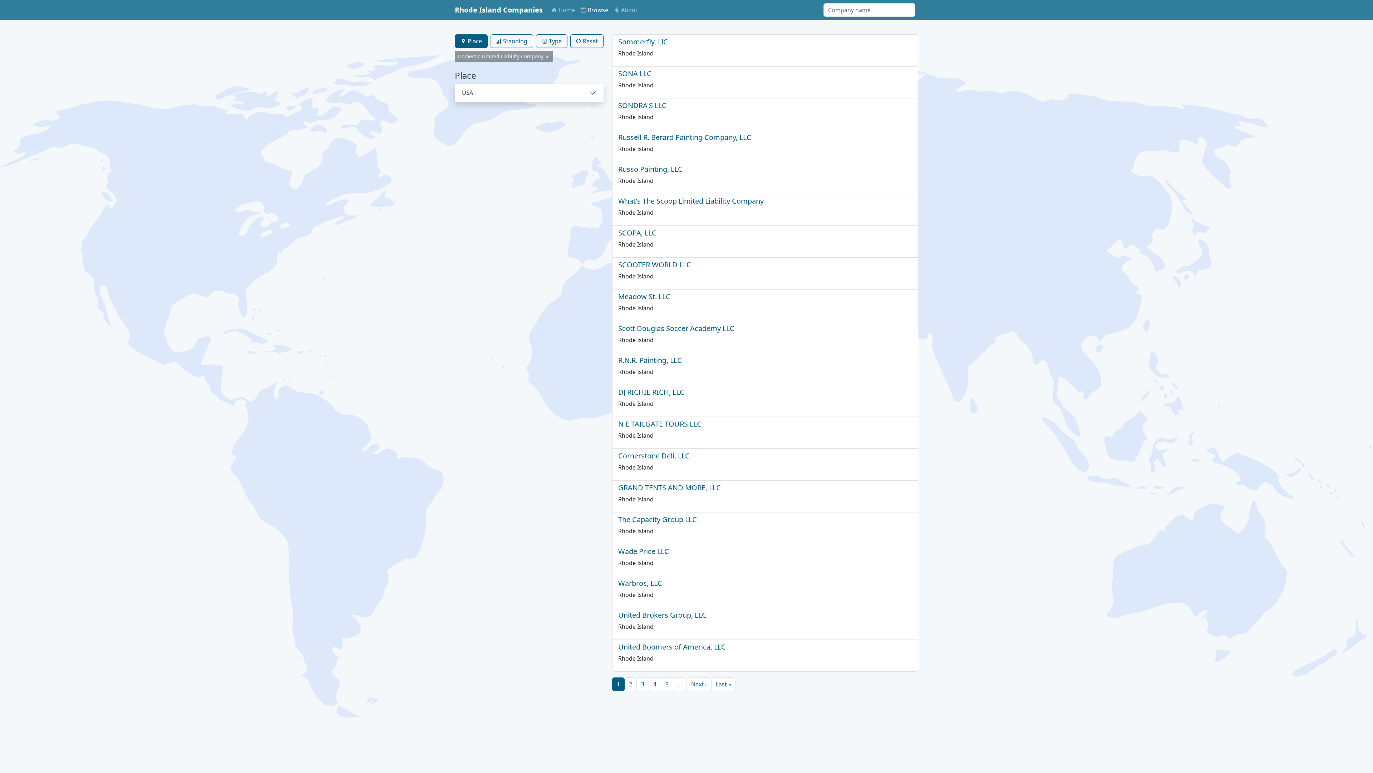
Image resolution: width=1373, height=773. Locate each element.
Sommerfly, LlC (643, 42)
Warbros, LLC (640, 583)
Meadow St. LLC (644, 296)
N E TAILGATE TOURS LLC (660, 424)
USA (467, 93)
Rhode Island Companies (499, 10)
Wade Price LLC (643, 551)
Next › (699, 684)
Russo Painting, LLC (650, 169)
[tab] (471, 41)
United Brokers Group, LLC (662, 615)
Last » (723, 684)
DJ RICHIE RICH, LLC (651, 392)
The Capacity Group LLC (657, 519)
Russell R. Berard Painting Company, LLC (684, 137)
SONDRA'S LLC (642, 105)
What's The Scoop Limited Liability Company (691, 201)
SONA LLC (634, 73)
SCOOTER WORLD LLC (654, 264)
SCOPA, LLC (637, 233)
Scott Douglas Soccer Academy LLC (676, 328)
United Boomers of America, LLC (672, 647)
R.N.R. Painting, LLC (650, 360)
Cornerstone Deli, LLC (654, 456)
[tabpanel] (529, 86)
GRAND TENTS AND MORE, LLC (669, 487)
